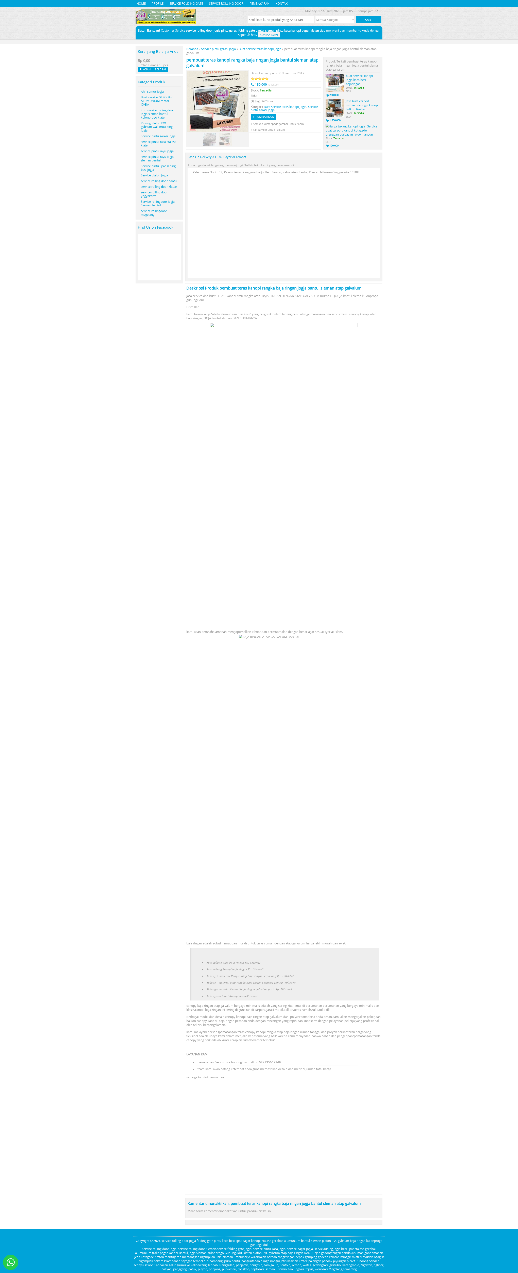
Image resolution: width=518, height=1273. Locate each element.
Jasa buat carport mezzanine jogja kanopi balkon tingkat (362, 105)
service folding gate (186, 3)
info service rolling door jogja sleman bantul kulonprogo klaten (157, 113)
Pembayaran (259, 3)
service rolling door (226, 3)
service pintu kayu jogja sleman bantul (157, 158)
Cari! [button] (368, 19)
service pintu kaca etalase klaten (158, 143)
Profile (157, 3)
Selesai (160, 69)
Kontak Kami (269, 34)
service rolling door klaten (159, 187)
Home (141, 3)
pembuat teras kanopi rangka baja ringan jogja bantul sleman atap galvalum (291, 288)
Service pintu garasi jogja (218, 49)
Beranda (192, 49)
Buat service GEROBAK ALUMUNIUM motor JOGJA (157, 100)
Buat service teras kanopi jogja (260, 49)
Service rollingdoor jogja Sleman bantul (158, 203)
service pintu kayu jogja (157, 151)
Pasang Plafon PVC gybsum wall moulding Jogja (157, 126)
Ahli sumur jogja (152, 91)
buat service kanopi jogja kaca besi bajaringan (359, 80)
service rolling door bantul (159, 181)
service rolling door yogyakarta (154, 194)
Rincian (145, 69)
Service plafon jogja (154, 175)
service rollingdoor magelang (154, 212)
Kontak (282, 3)
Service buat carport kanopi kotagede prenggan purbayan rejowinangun (351, 130)
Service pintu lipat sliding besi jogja (158, 168)
